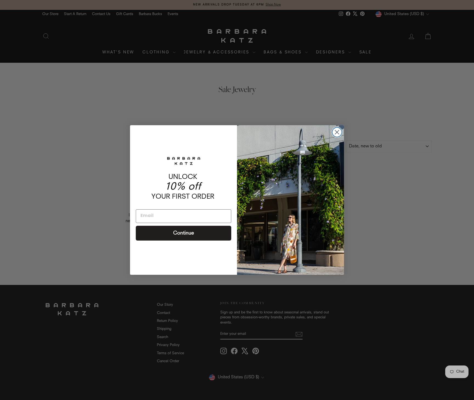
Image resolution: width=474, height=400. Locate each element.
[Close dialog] (337, 132)
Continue (183, 233)
